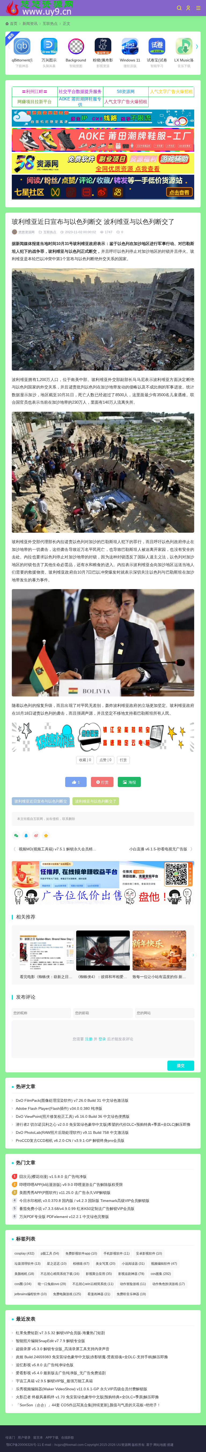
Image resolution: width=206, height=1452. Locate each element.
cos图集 (161, 1274)
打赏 (123, 760)
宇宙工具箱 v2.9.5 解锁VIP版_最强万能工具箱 (54, 1381)
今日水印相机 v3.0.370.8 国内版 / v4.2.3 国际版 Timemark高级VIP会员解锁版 (84, 1200)
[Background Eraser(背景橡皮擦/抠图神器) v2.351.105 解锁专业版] (76, 46)
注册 (89, 1039)
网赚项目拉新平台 (34, 101)
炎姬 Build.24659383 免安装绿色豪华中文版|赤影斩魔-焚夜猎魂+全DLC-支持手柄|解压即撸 (92, 1357)
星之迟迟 (57, 1264)
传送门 (10, 1437)
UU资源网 (124, 1445)
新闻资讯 (30, 23)
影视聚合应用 (99, 1274)
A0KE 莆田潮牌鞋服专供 (80, 102)
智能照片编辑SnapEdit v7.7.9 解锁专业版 (50, 1341)
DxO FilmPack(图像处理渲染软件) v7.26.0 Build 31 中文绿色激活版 (72, 1100)
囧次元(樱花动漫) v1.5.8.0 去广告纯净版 (53, 1176)
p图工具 (50, 1253)
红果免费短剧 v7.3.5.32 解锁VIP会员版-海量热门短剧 (60, 1333)
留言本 (38, 1437)
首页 (13, 23)
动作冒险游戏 (133, 1284)
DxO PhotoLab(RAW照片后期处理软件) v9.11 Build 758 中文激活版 (72, 1132)
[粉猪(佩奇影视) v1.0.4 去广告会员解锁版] (103, 46)
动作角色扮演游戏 (168, 1284)
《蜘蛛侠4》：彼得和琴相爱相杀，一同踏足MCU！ (119, 977)
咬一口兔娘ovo (52, 1284)
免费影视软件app (81, 1253)
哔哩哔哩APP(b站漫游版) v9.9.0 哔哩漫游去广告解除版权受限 (71, 1184)
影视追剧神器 (131, 1274)
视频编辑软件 (164, 1264)
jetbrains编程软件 (30, 1294)
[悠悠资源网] (40, 8)
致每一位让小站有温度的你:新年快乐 (163, 977)
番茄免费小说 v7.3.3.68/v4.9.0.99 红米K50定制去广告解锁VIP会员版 (76, 1208)
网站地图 (160, 1445)
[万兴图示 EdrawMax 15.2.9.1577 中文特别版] (49, 46)
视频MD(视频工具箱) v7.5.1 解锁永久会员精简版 (59, 849)
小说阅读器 (133, 1264)
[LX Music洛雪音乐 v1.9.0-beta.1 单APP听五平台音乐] (184, 46)
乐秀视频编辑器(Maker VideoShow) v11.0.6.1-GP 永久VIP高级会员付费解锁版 (81, 1389)
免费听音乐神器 (131, 1294)
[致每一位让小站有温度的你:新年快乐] (159, 951)
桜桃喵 (81, 1264)
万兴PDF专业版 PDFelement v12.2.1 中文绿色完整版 (64, 1216)
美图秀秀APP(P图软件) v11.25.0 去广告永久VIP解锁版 (65, 1192)
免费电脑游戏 (67, 1294)
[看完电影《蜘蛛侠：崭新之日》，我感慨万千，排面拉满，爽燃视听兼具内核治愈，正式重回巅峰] (46, 951)
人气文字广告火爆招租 (171, 91)
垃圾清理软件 (27, 1264)
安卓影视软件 (149, 1253)
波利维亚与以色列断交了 (95, 801)
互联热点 (50, 23)
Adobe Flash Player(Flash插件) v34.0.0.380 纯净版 (59, 1108)
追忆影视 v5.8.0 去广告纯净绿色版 (44, 1365)
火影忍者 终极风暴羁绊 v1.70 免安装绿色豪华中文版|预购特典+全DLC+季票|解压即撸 (87, 1397)
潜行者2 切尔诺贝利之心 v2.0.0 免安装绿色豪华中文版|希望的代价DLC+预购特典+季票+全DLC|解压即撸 (103, 1124)
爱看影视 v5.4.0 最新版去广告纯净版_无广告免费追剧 (61, 1373)
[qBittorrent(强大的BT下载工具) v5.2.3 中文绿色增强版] (22, 46)
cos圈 (22, 1284)
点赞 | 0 (105, 760)
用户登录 (24, 1437)
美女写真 (105, 1264)
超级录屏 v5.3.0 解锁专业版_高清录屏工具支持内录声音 (62, 1349)
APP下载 (52, 1437)
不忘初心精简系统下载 (60, 1274)
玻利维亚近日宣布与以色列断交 (40, 801)
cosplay (24, 1253)
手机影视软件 (117, 1253)
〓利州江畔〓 (34, 91)
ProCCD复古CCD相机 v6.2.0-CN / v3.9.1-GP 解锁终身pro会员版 (70, 1140)
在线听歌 (67, 1437)
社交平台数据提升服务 (80, 91)
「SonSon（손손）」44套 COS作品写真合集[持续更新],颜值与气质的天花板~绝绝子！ (88, 1405)
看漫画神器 (98, 1294)
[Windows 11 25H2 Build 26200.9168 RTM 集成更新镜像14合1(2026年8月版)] (130, 46)
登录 (102, 1039)
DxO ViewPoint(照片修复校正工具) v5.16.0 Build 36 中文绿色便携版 (73, 1116)
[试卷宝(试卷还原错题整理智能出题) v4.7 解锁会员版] (157, 46)
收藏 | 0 (85, 760)
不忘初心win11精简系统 (92, 1284)
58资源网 (126, 91)
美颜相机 (24, 1274)
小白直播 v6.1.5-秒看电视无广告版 (158, 849)
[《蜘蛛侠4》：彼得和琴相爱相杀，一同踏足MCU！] (103, 951)
